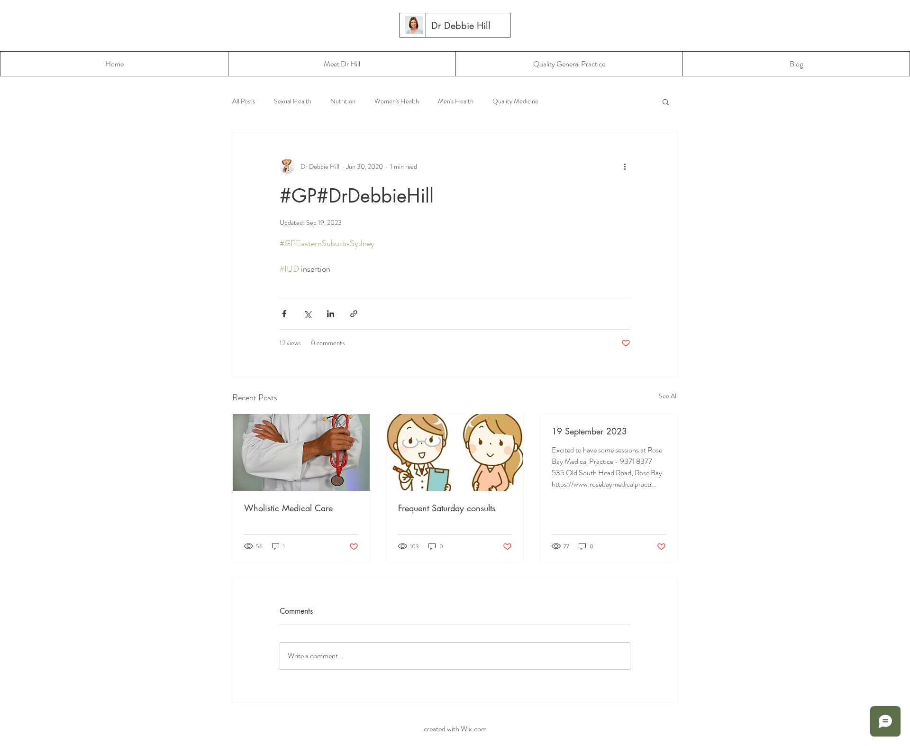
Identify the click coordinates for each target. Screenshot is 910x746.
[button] (665, 101)
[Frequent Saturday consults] (455, 452)
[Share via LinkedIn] (330, 313)
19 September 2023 (589, 431)
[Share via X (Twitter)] (307, 313)
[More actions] (624, 166)
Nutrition (342, 101)
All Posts (243, 101)
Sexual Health (292, 101)
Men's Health (455, 101)
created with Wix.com (454, 728)
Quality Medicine (515, 101)
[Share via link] (353, 313)
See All (668, 396)
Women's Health (396, 101)
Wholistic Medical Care (288, 508)
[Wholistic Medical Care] (301, 452)
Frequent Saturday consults (446, 508)
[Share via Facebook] (284, 313)
